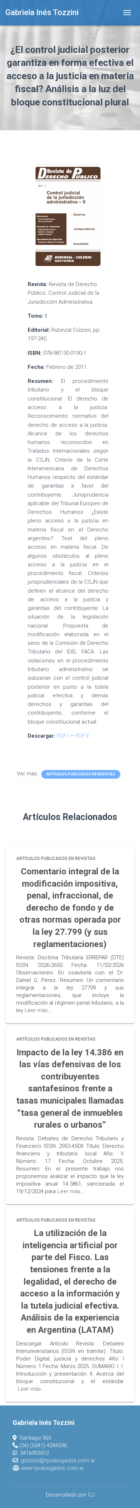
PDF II (82, 736)
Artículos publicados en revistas (80, 774)
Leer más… (38, 1010)
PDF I (63, 736)
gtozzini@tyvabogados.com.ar (58, 1460)
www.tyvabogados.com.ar (52, 1468)
